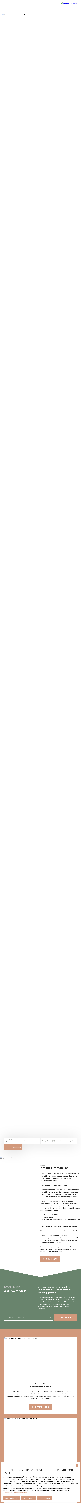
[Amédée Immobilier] (70, 7)
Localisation (28, 1141)
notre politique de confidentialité (15, 1493)
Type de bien (9, 1139)
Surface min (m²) (67, 1141)
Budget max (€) (48, 1141)
